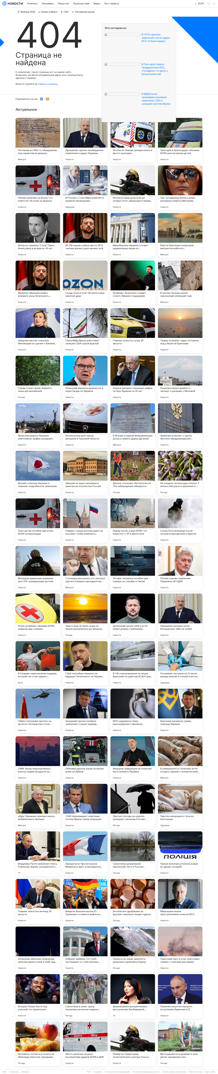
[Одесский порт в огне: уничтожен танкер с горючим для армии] (180, 949)
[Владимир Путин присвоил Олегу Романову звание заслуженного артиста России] (38, 853)
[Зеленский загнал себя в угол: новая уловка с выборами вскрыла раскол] (132, 616)
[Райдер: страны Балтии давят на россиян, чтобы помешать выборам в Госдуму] (85, 520)
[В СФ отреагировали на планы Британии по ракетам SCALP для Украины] (132, 663)
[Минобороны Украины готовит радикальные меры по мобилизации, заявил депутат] (132, 235)
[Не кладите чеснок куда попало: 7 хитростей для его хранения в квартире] (180, 473)
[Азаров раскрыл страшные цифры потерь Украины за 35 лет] (132, 378)
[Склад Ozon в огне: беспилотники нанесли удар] (85, 283)
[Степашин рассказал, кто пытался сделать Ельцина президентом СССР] (85, 568)
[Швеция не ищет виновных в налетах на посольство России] (85, 473)
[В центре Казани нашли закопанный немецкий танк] (180, 283)
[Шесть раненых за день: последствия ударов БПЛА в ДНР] (85, 1044)
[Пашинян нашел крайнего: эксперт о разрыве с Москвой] (180, 378)
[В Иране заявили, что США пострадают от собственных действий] (85, 949)
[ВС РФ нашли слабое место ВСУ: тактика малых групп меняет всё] (85, 235)
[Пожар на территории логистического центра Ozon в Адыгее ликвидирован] (132, 1044)
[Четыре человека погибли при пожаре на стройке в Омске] (132, 568)
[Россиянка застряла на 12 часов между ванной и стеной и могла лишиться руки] (180, 663)
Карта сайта (210, 1072)
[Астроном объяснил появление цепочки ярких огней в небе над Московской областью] (38, 949)
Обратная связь (195, 1072)
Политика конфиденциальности (146, 1072)
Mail (4, 1072)
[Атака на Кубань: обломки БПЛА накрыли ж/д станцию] (38, 616)
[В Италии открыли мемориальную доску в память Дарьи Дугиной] (132, 425)
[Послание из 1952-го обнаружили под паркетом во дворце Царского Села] (38, 140)
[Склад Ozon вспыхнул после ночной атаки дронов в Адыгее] (180, 520)
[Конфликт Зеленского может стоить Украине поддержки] (132, 283)
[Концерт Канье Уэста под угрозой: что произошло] (38, 996)
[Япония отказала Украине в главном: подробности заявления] (38, 473)
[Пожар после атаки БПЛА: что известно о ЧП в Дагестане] (132, 520)
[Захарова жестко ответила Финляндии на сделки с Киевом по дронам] (38, 330)
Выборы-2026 (28, 12)
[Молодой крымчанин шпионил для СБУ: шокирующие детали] (38, 568)
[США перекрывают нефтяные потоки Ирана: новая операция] (85, 806)
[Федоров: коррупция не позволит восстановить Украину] (132, 758)
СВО (66, 12)
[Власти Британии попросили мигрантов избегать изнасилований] (180, 235)
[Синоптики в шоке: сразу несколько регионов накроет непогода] (85, 996)
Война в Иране (50, 12)
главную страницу (47, 84)
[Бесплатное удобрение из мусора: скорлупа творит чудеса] (132, 901)
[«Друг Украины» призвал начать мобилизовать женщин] (38, 806)
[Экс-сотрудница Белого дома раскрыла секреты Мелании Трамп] (180, 187)
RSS (89, 1072)
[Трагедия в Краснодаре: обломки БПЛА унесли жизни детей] (180, 140)
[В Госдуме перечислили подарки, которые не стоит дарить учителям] (38, 663)
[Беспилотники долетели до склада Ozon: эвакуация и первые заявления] (132, 187)
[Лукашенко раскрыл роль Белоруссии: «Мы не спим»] (180, 616)
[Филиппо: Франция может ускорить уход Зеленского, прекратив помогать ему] (38, 283)
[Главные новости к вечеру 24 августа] (38, 901)
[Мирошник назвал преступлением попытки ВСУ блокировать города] (180, 901)
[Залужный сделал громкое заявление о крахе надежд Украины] (85, 711)
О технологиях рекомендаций (117, 1072)
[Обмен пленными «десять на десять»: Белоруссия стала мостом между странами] (38, 711)
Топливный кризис (85, 12)
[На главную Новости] (15, 3)
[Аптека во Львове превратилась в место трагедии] (132, 140)
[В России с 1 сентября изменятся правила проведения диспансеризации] (85, 187)
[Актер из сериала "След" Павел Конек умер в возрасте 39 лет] (38, 235)
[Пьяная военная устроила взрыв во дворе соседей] (180, 853)
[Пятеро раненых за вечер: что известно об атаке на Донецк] (38, 187)
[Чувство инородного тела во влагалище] (180, 806)
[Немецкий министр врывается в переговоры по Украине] (85, 378)
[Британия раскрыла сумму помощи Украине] (180, 711)
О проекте (98, 1072)
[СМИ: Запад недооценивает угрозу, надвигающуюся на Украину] (38, 758)
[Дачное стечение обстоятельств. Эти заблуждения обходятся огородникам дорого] (132, 473)
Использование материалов (174, 1072)
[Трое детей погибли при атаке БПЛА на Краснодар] (38, 520)
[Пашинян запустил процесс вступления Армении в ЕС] (180, 996)
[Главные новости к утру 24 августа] (132, 330)
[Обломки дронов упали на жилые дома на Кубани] (85, 758)
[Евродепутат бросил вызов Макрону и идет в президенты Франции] (85, 853)
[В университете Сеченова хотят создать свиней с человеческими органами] (180, 758)
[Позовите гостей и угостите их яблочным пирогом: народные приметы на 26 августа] (38, 1044)
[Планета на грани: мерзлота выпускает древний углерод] (132, 949)
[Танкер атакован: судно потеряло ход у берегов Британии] (180, 330)
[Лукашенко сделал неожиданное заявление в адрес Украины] (85, 140)
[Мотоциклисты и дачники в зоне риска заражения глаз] (180, 1044)
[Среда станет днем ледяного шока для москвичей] (38, 378)
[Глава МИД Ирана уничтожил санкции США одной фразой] (85, 330)
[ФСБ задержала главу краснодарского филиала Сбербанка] (132, 711)
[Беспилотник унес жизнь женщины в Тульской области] (85, 425)
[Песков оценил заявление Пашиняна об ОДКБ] (180, 568)
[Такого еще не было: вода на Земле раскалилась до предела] (85, 616)
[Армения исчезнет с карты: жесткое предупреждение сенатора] (180, 425)
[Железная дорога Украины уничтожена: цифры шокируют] (38, 425)
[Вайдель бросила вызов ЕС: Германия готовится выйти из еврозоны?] (85, 901)
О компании (14, 1072)
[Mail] (4, 3)
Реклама (25, 1072)
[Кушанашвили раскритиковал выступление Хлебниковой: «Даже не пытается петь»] (132, 996)
